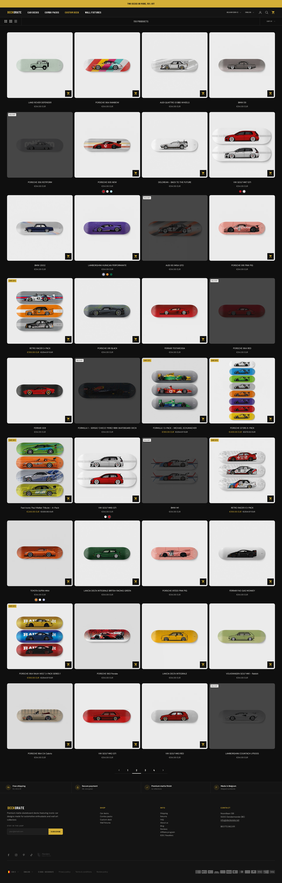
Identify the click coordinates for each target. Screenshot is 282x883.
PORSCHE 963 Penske (107, 673)
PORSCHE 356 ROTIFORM (40, 182)
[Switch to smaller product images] (10, 21)
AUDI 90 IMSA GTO (175, 265)
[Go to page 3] (163, 770)
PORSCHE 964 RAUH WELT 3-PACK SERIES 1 (40, 673)
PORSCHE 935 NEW (107, 182)
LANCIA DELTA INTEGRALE (174, 673)
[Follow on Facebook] (8, 854)
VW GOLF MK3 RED (175, 753)
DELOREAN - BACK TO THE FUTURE (174, 182)
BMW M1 (175, 507)
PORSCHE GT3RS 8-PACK (242, 428)
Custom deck (72, 12)
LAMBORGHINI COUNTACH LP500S (242, 753)
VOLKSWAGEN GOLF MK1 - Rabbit (242, 673)
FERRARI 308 (40, 428)
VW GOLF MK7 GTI (242, 182)
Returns (163, 816)
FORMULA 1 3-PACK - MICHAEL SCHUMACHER (175, 428)
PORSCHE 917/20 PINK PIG (174, 590)
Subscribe (56, 832)
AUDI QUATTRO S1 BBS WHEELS (174, 102)
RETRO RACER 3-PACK (40, 348)
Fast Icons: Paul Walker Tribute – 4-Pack (40, 507)
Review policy (102, 872)
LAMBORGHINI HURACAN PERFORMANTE (107, 265)
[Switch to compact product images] (15, 21)
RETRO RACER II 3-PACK (242, 507)
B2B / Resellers (166, 835)
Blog (162, 826)
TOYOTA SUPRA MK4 (39, 590)
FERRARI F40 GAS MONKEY (242, 590)
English (248, 12)
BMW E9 (242, 102)
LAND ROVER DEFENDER (39, 102)
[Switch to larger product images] (5, 21)
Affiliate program (167, 832)
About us (164, 822)
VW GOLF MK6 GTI (107, 507)
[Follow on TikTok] (31, 854)
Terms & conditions (83, 872)
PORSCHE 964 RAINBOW (107, 102)
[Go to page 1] (119, 770)
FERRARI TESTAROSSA (174, 348)
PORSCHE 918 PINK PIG (242, 265)
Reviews (163, 829)
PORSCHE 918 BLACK (107, 348)
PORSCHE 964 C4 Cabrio (40, 753)
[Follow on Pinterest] (23, 854)
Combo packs (52, 12)
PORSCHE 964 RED (242, 348)
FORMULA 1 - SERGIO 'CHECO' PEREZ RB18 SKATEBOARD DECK (107, 428)
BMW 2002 (40, 265)
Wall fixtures (93, 12)
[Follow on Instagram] (16, 854)
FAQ (162, 819)
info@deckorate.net (230, 820)
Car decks (33, 12)
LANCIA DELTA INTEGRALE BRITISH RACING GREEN (107, 590)
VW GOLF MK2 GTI (107, 753)
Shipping (164, 813)
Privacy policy (64, 872)
